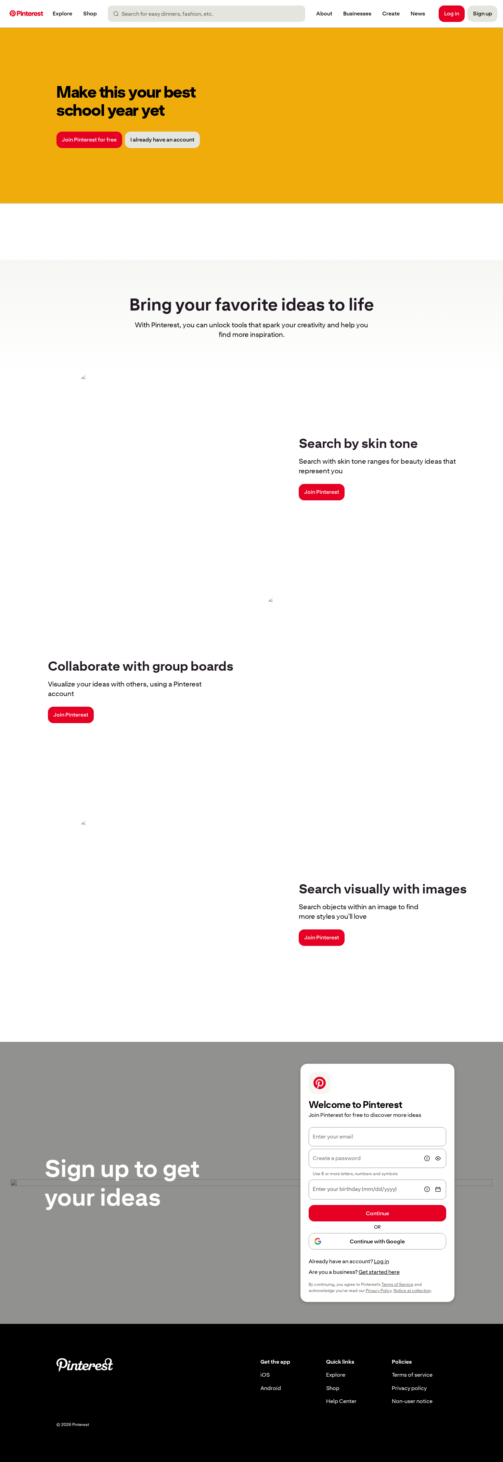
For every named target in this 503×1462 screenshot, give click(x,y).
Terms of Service (397, 1284)
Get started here (379, 1272)
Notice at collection (412, 1290)
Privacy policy (409, 1388)
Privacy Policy (378, 1290)
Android (270, 1388)
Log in (381, 1261)
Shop (332, 1388)
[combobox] (209, 13)
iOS (265, 1375)
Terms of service (412, 1375)
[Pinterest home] (26, 13)
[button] (427, 1158)
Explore (335, 1375)
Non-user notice (412, 1401)
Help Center (341, 1401)
